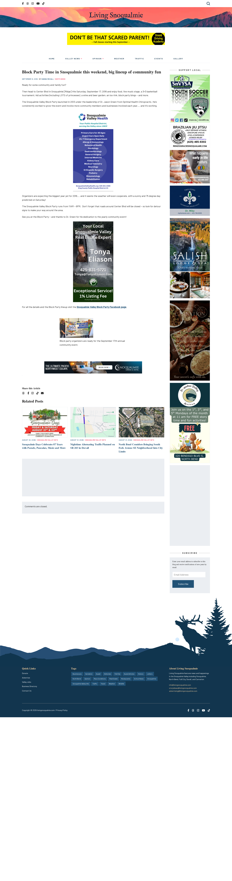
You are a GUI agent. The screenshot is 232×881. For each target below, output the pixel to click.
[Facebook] (29, 394)
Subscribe (183, 583)
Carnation (88, 674)
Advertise (26, 678)
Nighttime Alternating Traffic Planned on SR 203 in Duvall (92, 446)
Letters (150, 674)
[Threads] (24, 394)
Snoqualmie (151, 679)
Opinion (97, 58)
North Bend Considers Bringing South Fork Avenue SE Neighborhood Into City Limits (141, 447)
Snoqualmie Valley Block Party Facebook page (101, 306)
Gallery (178, 58)
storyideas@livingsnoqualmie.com (183, 688)
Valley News (72, 58)
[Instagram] (33, 394)
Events (158, 58)
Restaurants (125, 679)
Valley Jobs (26, 682)
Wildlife (121, 684)
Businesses (77, 674)
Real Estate (113, 679)
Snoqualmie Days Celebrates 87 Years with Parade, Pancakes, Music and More (44, 446)
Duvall (98, 674)
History (140, 674)
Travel (103, 684)
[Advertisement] (93, 477)
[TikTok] (38, 394)
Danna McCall (48, 79)
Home (52, 58)
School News (139, 679)
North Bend (60, 79)
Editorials (107, 674)
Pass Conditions (100, 679)
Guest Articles (129, 674)
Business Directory (29, 686)
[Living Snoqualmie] (116, 15)
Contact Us (26, 691)
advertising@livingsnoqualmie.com (183, 691)
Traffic (139, 58)
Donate (25, 673)
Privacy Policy (61, 710)
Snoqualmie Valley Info (47, 440)
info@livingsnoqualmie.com (180, 685)
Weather (119, 58)
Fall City (117, 674)
